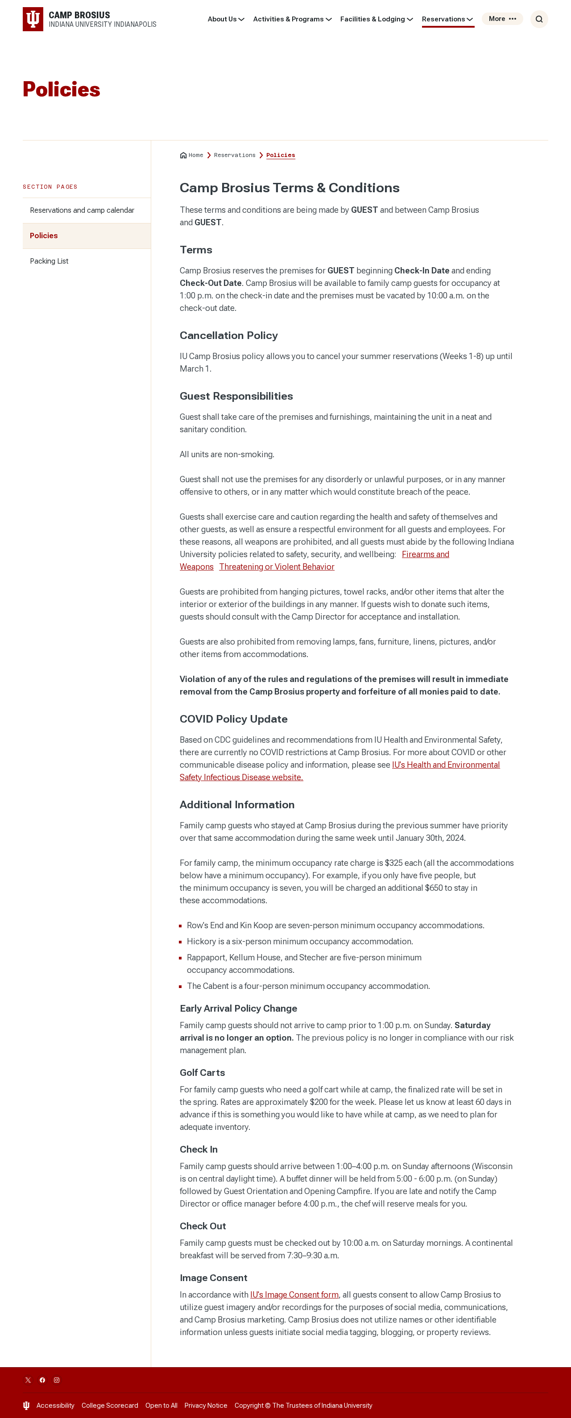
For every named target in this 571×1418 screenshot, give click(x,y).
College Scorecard (110, 1405)
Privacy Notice (206, 1405)
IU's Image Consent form (294, 1294)
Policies (44, 236)
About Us (222, 19)
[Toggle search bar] (539, 19)
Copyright (249, 1405)
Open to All (161, 1405)
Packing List (49, 261)
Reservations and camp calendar (82, 210)
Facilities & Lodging (372, 19)
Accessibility (55, 1405)
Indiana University (347, 1405)
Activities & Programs (288, 19)
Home (196, 155)
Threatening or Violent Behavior (277, 566)
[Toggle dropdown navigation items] (241, 19)
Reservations (443, 19)
